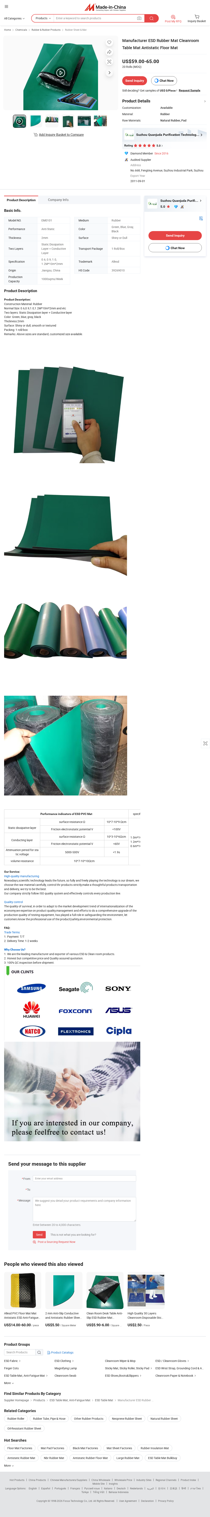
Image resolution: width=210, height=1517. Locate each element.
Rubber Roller (15, 1419)
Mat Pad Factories (52, 1448)
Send (39, 1235)
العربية (150, 1488)
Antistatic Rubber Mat (21, 1458)
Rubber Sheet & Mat (76, 29)
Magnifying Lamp (66, 1368)
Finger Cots (11, 1368)
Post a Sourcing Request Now (54, 1242)
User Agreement (128, 1500)
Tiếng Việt (98, 1492)
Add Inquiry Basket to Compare (61, 134)
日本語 (173, 1488)
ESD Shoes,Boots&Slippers (122, 1375)
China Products (37, 1480)
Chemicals (21, 29)
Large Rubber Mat (127, 1458)
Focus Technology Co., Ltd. (78, 1500)
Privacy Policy (166, 1500)
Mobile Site (98, 1483)
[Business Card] (201, 218)
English (33, 1488)
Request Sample (189, 90)
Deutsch (121, 1488)
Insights (113, 1483)
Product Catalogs (61, 1352)
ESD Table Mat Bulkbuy (162, 1458)
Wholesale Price (123, 1480)
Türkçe (85, 1492)
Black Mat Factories (85, 1448)
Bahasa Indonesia (119, 1492)
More (7, 1465)
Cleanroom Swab (65, 1375)
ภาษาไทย (195, 1488)
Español (45, 1488)
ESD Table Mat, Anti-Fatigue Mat (24, 1375)
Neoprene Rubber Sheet (127, 1419)
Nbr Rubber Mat (54, 1458)
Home (7, 29)
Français (75, 1488)
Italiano (108, 1488)
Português (60, 1488)
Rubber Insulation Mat (155, 1448)
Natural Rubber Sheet (164, 1419)
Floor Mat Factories (19, 1448)
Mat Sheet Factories (119, 1448)
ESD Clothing (63, 1361)
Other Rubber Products (88, 1419)
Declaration (147, 1500)
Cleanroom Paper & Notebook (174, 1375)
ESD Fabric (11, 1361)
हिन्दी (183, 1488)
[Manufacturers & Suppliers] (105, 7)
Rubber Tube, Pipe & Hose (49, 1419)
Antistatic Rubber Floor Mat (90, 1458)
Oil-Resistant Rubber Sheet (24, 1428)
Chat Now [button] (167, 81)
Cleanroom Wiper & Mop (120, 1361)
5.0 (163, 207)
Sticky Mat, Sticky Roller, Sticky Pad (127, 1368)
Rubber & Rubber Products (46, 29)
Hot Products (17, 1480)
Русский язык (92, 1488)
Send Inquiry (134, 81)
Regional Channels (166, 1480)
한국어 (161, 1488)
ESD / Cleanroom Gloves (170, 1361)
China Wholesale (100, 1480)
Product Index (188, 1480)
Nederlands (136, 1488)
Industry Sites (143, 1480)
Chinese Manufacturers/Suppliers (68, 1480)
